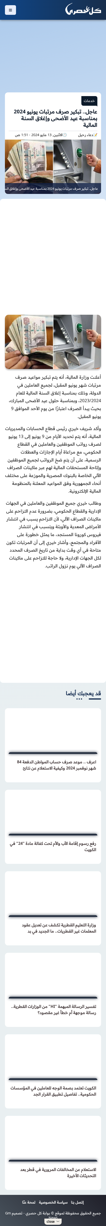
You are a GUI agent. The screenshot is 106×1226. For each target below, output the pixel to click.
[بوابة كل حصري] (83, 9)
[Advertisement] (53, 53)
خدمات (89, 101)
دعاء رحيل (85, 135)
